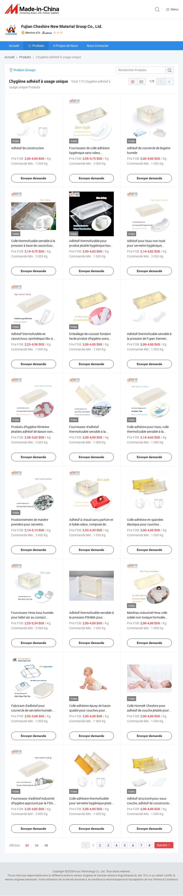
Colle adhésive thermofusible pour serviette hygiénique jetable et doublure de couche (91, 803)
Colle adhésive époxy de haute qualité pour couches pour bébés (89, 710)
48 (46, 845)
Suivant (162, 845)
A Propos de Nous (65, 45)
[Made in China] (32, 9)
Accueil (14, 45)
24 (27, 845)
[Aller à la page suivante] (169, 81)
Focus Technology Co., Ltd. (89, 871)
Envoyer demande (33, 178)
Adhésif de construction (27, 148)
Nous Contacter (98, 45)
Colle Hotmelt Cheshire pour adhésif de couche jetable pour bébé (148, 710)
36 (36, 845)
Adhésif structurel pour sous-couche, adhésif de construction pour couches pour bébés (149, 803)
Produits (38, 45)
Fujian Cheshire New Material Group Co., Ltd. (61, 26)
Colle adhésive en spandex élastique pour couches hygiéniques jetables (145, 524)
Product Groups (24, 70)
